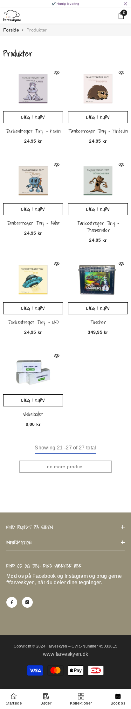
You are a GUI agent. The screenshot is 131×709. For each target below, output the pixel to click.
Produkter (36, 29)
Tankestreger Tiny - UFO (33, 322)
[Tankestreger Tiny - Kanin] (33, 88)
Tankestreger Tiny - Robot (33, 222)
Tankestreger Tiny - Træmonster (98, 226)
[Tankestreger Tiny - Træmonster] (98, 180)
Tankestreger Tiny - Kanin (33, 130)
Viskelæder (33, 414)
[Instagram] (27, 602)
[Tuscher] (98, 279)
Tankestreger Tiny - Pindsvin (98, 130)
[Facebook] (11, 602)
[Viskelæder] (33, 371)
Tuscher (98, 322)
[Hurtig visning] (56, 72)
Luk (125, 4)
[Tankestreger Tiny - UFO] (33, 279)
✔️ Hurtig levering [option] (65, 3)
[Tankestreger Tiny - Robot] (33, 180)
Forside (11, 29)
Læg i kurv (33, 117)
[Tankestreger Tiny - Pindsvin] (98, 88)
